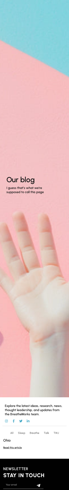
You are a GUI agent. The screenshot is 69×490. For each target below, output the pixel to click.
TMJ (56, 433)
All (11, 433)
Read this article (12, 447)
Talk (46, 433)
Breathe (34, 433)
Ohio (7, 440)
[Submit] (38, 485)
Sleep (21, 433)
